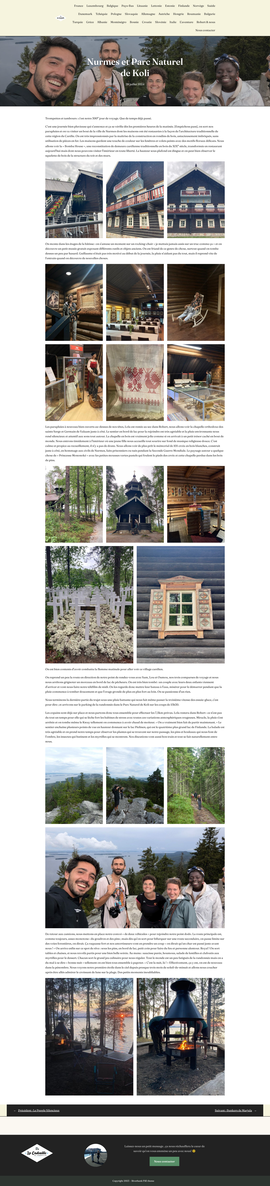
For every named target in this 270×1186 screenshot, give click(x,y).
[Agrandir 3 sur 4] (221, 750)
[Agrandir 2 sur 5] (160, 469)
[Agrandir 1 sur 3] (99, 165)
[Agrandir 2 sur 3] (160, 165)
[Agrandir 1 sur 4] (99, 750)
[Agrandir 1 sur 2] (129, 981)
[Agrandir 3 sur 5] (221, 469)
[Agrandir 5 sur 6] (160, 347)
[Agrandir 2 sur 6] (160, 267)
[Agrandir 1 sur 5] (99, 469)
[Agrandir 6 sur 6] (221, 347)
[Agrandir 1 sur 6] (99, 267)
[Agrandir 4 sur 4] (221, 831)
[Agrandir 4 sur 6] (99, 347)
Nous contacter (164, 1161)
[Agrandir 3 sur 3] (221, 165)
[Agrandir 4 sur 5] (129, 549)
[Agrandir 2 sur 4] (160, 750)
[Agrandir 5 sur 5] (221, 549)
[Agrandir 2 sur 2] (221, 981)
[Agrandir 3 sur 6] (221, 267)
